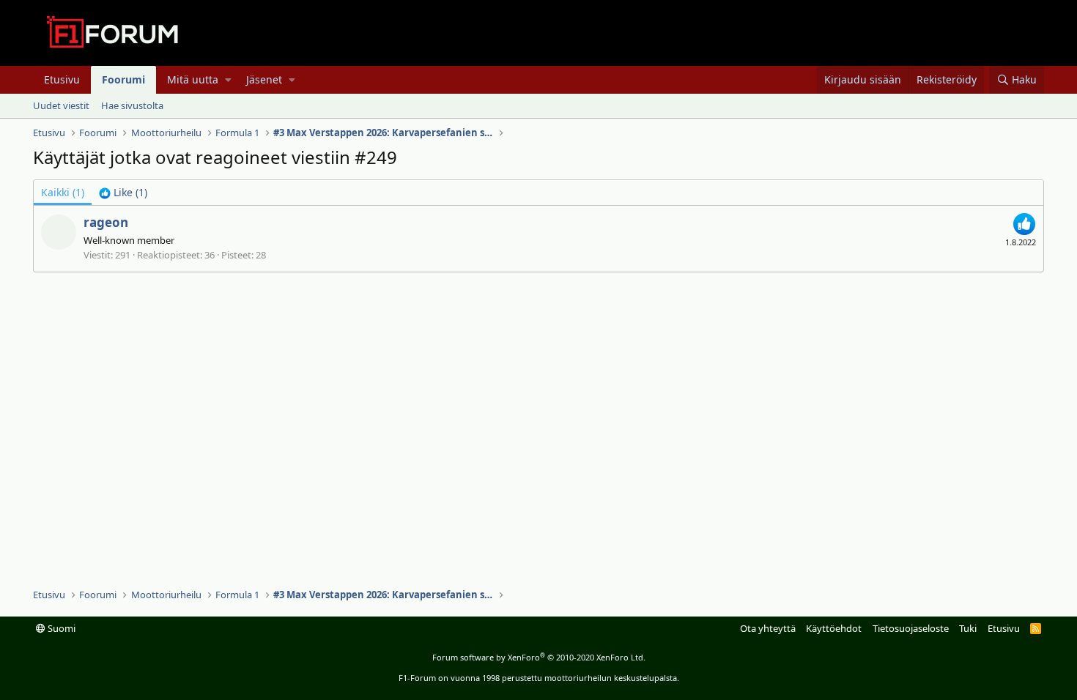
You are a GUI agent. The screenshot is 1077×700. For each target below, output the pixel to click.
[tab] (123, 192)
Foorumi (123, 79)
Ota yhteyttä (768, 628)
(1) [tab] (62, 192)
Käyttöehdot (834, 628)
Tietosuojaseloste (911, 628)
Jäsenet (264, 79)
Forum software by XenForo (538, 657)
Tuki (968, 628)
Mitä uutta (192, 79)
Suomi (60, 628)
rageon (106, 222)
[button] (228, 80)
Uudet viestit (61, 105)
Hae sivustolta (132, 105)
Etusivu (62, 79)
